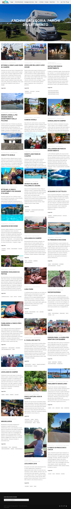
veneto (34, 422)
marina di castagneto (41, 364)
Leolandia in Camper (32, 238)
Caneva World (30, 120)
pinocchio (58, 473)
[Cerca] (58, 2)
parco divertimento (28, 262)
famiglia (34, 364)
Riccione (20, 248)
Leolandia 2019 (30, 463)
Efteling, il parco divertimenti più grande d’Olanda (11, 191)
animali (49, 313)
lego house (32, 91)
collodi (49, 473)
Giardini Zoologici (58, 237)
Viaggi (67, 381)
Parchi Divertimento (12, 62)
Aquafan (8, 248)
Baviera (7, 394)
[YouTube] (68, 2)
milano (31, 486)
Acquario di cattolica (57, 215)
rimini (13, 349)
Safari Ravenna (54, 292)
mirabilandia (62, 313)
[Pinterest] (66, 2)
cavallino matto (28, 364)
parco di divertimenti (6, 448)
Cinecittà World (8, 155)
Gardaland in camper (57, 121)
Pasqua (64, 381)
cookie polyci (6, 507)
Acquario (50, 215)
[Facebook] (63, 2)
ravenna (12, 448)
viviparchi (3, 250)
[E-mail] (61, 2)
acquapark (27, 211)
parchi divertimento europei (53, 92)
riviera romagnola (18, 448)
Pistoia (15, 296)
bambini (3, 394)
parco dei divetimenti (52, 363)
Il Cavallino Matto (32, 340)
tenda (35, 486)
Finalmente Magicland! (57, 384)
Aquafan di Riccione (9, 226)
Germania (11, 394)
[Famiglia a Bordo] (5, 2)
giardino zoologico (5, 296)
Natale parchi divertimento (53, 90)
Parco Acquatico (37, 117)
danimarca (27, 91)
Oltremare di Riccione (57, 240)
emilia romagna (51, 217)
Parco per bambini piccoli (6, 349)
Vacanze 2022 (59, 363)
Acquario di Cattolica (57, 191)
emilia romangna (55, 313)
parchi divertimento (52, 265)
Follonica (32, 211)
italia (11, 296)
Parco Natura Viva (28, 422)
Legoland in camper (9, 372)
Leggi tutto (3, 88)
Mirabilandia (6, 421)
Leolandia (27, 486)
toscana (19, 296)
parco (67, 313)
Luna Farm (28, 289)
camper (32, 419)
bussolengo (27, 419)
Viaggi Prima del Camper (36, 461)
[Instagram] (64, 2)
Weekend (67, 445)
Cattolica (65, 215)
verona (38, 422)
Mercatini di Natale (51, 63)
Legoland (37, 91)
